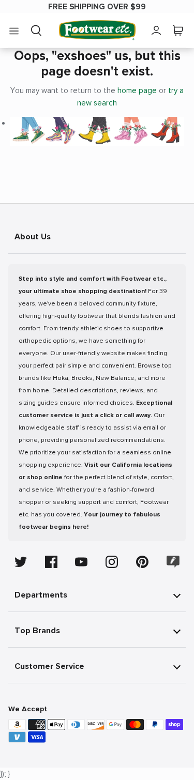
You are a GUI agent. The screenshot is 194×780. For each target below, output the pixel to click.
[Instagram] (112, 562)
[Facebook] (51, 562)
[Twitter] (20, 562)
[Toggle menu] (14, 30)
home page (137, 90)
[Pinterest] (142, 562)
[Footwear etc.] (97, 30)
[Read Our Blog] (173, 562)
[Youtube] (81, 562)
